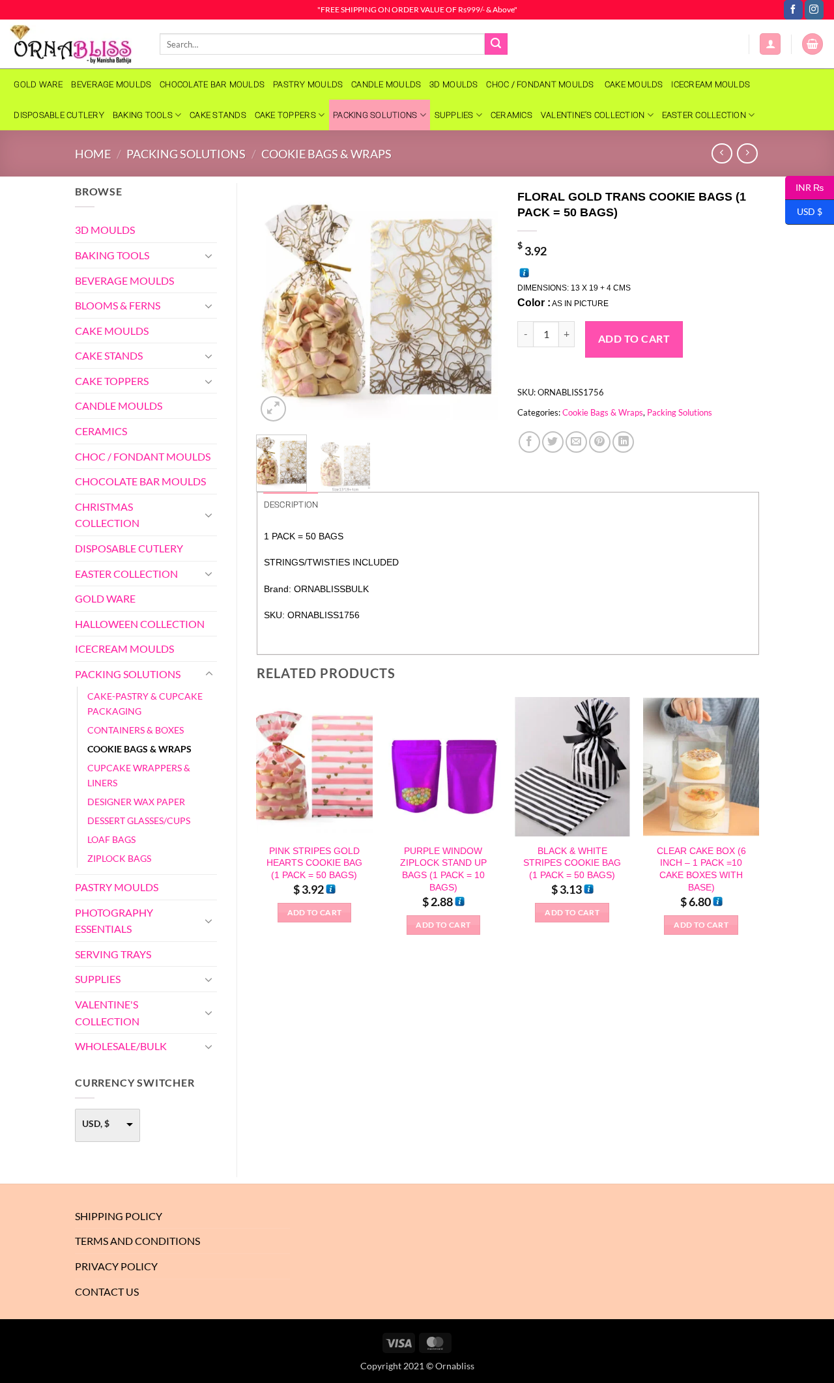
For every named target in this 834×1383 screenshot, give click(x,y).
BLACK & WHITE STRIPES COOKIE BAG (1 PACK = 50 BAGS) (572, 863)
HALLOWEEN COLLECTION (140, 624)
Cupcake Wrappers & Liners (138, 775)
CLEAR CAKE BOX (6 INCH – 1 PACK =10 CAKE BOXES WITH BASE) (701, 869)
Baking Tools (143, 115)
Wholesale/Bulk (121, 1046)
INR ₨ (804, 186)
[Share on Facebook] (529, 442)
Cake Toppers (285, 115)
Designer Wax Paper (136, 801)
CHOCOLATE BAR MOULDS (212, 84)
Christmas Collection (107, 515)
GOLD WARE (38, 84)
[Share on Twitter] (553, 442)
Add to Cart (634, 339)
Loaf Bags (111, 839)
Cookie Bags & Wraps (326, 154)
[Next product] (722, 153)
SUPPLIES (454, 115)
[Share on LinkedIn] (623, 442)
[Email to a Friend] (576, 442)
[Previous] (277, 303)
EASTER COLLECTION (704, 115)
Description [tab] (291, 504)
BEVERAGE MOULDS (111, 84)
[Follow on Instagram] (814, 10)
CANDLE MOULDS (386, 84)
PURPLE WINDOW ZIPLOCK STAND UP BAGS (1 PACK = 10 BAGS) (443, 869)
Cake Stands (218, 115)
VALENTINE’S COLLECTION (593, 115)
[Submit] (496, 44)
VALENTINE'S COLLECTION (107, 1012)
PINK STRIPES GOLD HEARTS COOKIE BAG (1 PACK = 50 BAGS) (314, 863)
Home (93, 154)
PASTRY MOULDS (308, 84)
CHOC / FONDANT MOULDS (541, 84)
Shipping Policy (118, 1216)
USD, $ (95, 1123)
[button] (770, 44)
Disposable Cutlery (59, 115)
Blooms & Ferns (117, 305)
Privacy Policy (116, 1266)
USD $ (803, 211)
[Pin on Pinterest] (600, 442)
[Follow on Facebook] (793, 10)
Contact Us (107, 1291)
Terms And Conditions (137, 1240)
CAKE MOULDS (634, 84)
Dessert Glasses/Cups (138, 820)
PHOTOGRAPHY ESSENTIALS (114, 920)
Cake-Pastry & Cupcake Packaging (145, 704)
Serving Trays (113, 954)
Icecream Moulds (710, 84)
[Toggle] (209, 255)
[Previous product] (747, 153)
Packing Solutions (375, 115)
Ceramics (511, 115)
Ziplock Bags (119, 858)
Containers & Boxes (135, 729)
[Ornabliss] (75, 44)
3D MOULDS (453, 84)
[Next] (477, 303)
